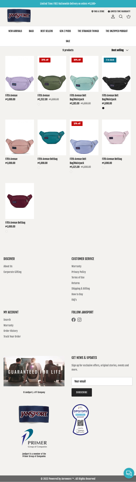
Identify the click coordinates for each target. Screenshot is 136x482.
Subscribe (81, 392)
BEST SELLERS (47, 31)
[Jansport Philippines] (19, 16)
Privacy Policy (79, 272)
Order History (11, 331)
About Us (8, 266)
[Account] (112, 17)
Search (7, 319)
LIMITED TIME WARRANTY (120, 11)
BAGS (31, 31)
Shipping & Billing (81, 288)
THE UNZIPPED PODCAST (117, 31)
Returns (76, 283)
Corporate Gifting (12, 272)
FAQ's (74, 299)
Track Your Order (12, 336)
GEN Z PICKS (65, 31)
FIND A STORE (98, 11)
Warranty (76, 266)
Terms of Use (78, 277)
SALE (68, 41)
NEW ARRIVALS (15, 31)
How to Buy (77, 294)
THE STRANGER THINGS (88, 31)
